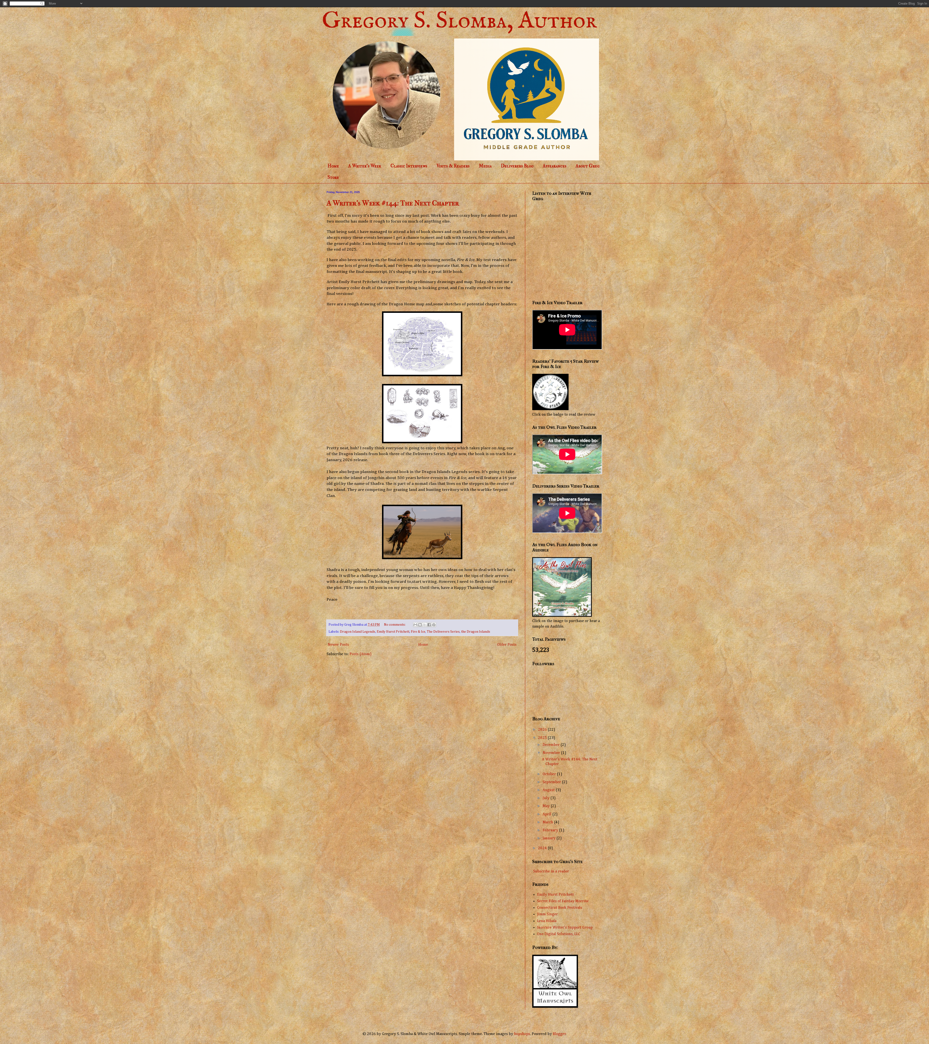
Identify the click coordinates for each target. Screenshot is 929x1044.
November (552, 753)
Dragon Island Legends (357, 631)
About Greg (587, 166)
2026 (543, 730)
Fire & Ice (418, 631)
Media (485, 166)
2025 (543, 738)
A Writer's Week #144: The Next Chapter (393, 203)
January (549, 838)
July (546, 798)
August (549, 790)
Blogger (559, 1034)
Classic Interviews (408, 166)
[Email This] (415, 624)
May (547, 806)
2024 (543, 848)
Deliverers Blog (517, 166)
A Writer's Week (364, 166)
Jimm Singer (547, 914)
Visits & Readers (453, 166)
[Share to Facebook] (429, 624)
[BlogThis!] (420, 624)
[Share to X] (424, 624)
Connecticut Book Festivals (559, 908)
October (550, 774)
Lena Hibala (546, 921)
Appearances (554, 166)
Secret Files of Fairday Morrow (563, 901)
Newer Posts (338, 645)
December (552, 745)
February (551, 830)
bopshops (522, 1034)
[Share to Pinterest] (433, 624)
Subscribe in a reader (551, 871)
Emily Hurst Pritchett (393, 631)
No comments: (395, 624)
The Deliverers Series (443, 631)
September (552, 782)
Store (333, 177)
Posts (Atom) (361, 654)
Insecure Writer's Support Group (565, 928)
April (547, 814)
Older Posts (507, 645)
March (548, 822)
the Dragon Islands (475, 631)
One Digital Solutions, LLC (558, 934)
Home (333, 166)
